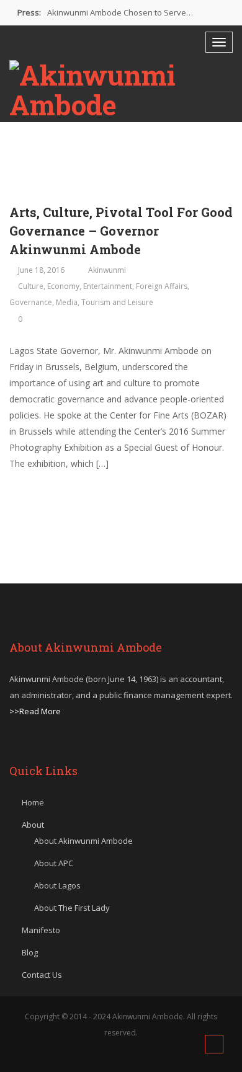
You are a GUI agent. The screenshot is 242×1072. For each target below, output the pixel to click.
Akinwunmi (107, 270)
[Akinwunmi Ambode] (121, 90)
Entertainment (107, 286)
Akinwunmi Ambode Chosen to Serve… (120, 12)
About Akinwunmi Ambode (83, 840)
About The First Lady (72, 907)
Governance (30, 302)
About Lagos (57, 885)
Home (33, 802)
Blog (30, 952)
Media (67, 302)
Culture (30, 286)
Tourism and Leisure (117, 302)
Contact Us (42, 974)
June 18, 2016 (41, 270)
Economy (63, 286)
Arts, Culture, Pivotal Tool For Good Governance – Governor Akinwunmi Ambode (121, 230)
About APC (53, 863)
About (33, 824)
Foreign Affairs (161, 286)
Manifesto (41, 930)
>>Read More (35, 711)
